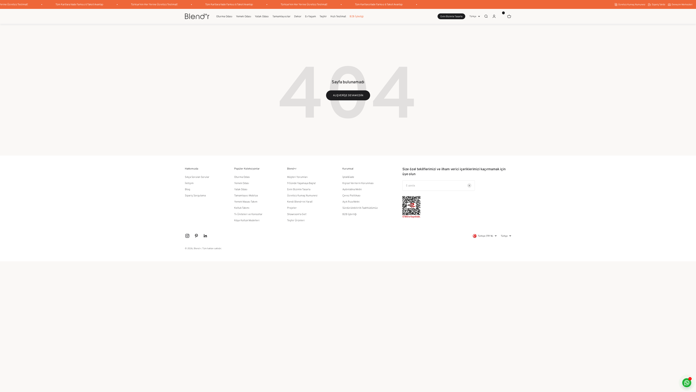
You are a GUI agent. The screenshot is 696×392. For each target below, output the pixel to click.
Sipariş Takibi (658, 4)
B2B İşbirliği (357, 16)
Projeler (292, 208)
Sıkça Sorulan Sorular (197, 177)
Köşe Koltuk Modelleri (247, 220)
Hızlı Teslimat (338, 16)
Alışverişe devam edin (348, 95)
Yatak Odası (262, 16)
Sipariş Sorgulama (195, 195)
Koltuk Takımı (241, 208)
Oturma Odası (224, 16)
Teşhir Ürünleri (296, 220)
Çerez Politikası (351, 195)
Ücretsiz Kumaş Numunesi (631, 4)
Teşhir (323, 16)
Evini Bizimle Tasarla (451, 16)
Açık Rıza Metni (351, 201)
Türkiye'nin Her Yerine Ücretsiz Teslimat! (144, 4)
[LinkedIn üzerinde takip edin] (205, 235)
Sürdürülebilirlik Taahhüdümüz (360, 208)
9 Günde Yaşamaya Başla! (301, 183)
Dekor (297, 16)
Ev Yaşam (310, 16)
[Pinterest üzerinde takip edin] (196, 235)
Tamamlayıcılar (281, 16)
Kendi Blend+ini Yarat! (300, 201)
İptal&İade (348, 177)
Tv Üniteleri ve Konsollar (248, 214)
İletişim (189, 183)
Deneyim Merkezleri (682, 4)
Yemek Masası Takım (245, 201)
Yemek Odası (243, 16)
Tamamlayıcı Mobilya (246, 195)
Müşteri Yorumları (297, 177)
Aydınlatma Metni (352, 189)
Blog (187, 189)
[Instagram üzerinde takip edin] (187, 235)
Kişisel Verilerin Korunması (358, 183)
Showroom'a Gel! (296, 214)
